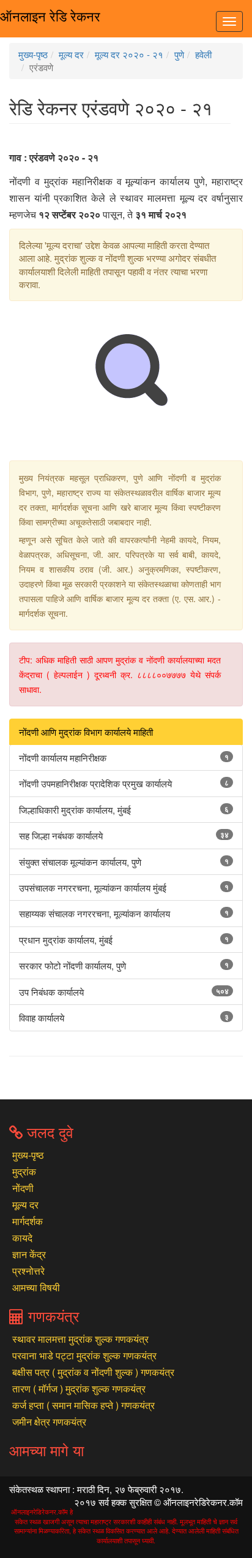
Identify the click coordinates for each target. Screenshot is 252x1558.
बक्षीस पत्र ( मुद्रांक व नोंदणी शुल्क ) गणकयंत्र (93, 1372)
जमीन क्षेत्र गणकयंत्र (49, 1422)
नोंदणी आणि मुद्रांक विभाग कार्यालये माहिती (86, 731)
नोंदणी (23, 1188)
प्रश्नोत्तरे (28, 1271)
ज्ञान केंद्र (29, 1254)
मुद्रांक (24, 1171)
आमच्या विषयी (36, 1287)
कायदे (22, 1238)
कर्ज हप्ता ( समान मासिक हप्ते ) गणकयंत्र (83, 1405)
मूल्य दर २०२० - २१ (129, 54)
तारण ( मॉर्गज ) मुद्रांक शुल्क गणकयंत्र (79, 1388)
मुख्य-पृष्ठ (33, 54)
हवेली (203, 54)
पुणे (179, 54)
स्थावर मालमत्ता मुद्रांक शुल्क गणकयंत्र (80, 1339)
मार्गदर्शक (27, 1221)
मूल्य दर (71, 54)
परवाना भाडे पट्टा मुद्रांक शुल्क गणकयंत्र (84, 1355)
